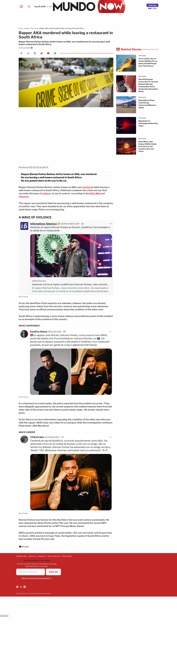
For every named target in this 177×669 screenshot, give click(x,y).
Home (21, 28)
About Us (32, 556)
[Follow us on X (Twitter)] (21, 587)
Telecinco (24, 196)
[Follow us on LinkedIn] (24, 587)
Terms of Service (53, 556)
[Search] (29, 6)
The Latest (34, 28)
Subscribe (152, 5)
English (26, 28)
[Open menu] (21, 6)
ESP (150, 8)
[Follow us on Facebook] (17, 587)
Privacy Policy (67, 556)
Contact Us (41, 556)
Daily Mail (95, 193)
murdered (87, 187)
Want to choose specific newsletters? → (37, 578)
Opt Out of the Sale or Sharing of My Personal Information (33, 593)
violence (46, 193)
